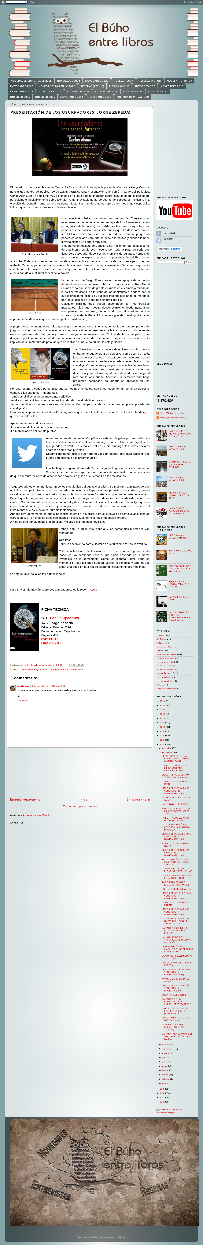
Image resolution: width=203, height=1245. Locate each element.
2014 (162, 1093)
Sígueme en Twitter (158, 240)
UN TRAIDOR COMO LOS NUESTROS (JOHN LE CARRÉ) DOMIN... (175, 921)
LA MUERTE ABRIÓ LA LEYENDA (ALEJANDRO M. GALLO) (176, 827)
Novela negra (163, 677)
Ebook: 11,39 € (51, 642)
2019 (162, 731)
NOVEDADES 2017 (49, 91)
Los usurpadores (64, 618)
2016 (162, 744)
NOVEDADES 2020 (21, 86)
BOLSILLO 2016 (20, 97)
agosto (166, 1053)
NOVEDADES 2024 (68, 80)
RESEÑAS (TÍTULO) (92, 86)
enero (165, 1083)
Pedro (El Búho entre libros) (172, 413)
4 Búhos (160, 635)
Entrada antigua (138, 799)
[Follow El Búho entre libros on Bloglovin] (169, 250)
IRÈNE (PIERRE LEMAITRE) (177, 889)
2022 (163, 718)
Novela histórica (164, 673)
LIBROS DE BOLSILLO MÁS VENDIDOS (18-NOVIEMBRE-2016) (176, 836)
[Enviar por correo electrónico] (70, 665)
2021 (162, 723)
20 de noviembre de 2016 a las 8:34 (47, 686)
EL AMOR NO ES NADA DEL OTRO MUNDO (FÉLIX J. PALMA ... (177, 1036)
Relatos (160, 685)
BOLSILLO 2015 (45, 97)
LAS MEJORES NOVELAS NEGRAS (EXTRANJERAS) (179, 511)
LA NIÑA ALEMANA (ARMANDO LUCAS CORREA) (173, 1027)
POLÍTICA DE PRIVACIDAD (132, 97)
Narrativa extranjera (166, 654)
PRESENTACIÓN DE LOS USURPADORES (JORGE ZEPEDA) (175, 862)
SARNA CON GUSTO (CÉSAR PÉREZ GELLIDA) (179, 464)
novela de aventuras (166, 689)
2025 (163, 705)
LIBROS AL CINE (119, 86)
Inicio (83, 799)
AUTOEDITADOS (144, 86)
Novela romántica (165, 681)
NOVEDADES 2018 (21, 91)
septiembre (168, 1049)
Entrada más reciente (25, 799)
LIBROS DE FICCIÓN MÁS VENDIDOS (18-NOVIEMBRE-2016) (175, 853)
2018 (162, 736)
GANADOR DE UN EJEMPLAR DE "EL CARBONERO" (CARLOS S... (177, 1002)
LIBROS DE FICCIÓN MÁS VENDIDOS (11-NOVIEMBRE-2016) (175, 912)
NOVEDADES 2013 (99, 97)
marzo (165, 1075)
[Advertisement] (80, 772)
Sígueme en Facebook (158, 233)
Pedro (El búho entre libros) (172, 418)
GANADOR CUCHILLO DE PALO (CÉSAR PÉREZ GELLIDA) (175, 931)
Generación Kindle (165, 647)
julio (164, 1057)
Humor (159, 651)
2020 (163, 727)
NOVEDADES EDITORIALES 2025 (31, 80)
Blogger (122, 1237)
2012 (162, 1102)
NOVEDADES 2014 (71, 97)
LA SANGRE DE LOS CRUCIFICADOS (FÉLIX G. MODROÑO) (176, 940)
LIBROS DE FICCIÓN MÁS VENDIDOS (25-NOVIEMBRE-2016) (175, 791)
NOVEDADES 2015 (106, 91)
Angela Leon (23, 686)
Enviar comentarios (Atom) (36, 815)
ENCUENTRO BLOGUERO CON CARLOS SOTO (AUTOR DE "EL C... (175, 1011)
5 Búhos (160, 643)
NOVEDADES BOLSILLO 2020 (56, 86)
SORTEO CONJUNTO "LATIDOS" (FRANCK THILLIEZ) (180, 569)
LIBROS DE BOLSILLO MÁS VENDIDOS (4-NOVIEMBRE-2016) (176, 972)
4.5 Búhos (161, 639)
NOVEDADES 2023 (96, 80)
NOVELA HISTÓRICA (179, 80)
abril (164, 1070)
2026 (163, 701)
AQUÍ (94, 589)
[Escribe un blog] (73, 665)
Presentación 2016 (74, 669)
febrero (166, 1079)
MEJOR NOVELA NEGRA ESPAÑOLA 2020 (179, 495)
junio (164, 1062)
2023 (163, 714)
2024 (163, 710)
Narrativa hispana (165, 658)
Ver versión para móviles (80, 806)
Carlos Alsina (27, 669)
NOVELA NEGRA (123, 80)
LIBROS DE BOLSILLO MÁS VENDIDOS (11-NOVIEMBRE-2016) (176, 896)
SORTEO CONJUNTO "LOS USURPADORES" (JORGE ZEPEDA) (176, 811)
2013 (162, 1098)
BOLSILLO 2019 (133, 91)
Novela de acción (164, 662)
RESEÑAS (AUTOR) (150, 80)
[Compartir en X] (76, 665)
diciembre (167, 748)
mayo (165, 1066)
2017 (162, 740)
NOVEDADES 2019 (171, 86)
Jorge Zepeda (40, 669)
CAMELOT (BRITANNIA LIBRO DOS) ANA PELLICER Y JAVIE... (174, 768)
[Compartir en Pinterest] (82, 665)
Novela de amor (164, 666)
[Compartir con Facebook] (79, 665)
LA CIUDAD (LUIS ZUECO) (175, 804)
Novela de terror (164, 670)
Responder (22, 700)
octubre (166, 1044)
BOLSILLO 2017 (158, 91)
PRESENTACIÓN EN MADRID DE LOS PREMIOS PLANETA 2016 (177, 949)
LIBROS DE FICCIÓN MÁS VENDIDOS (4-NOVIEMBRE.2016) (175, 988)
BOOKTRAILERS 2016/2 (174, 995)
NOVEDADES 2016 (78, 91)
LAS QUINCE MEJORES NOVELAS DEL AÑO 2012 (180, 434)
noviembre (167, 753)
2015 (162, 1089)
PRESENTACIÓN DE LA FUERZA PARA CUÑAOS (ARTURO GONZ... (175, 759)
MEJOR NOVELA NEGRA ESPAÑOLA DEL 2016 (179, 584)
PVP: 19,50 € (49, 639)
